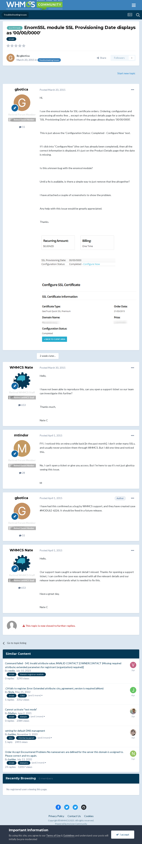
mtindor (21, 435)
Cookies (89, 816)
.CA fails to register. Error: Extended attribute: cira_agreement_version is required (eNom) (54, 688)
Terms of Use (53, 835)
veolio (11, 670)
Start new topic (126, 73)
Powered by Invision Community (71, 823)
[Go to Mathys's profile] (133, 711)
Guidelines (69, 835)
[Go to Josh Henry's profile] (133, 690)
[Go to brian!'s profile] (133, 732)
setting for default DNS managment (25, 730)
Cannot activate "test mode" (21, 709)
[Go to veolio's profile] (133, 665)
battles (12, 734)
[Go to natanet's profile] (133, 754)
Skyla (11, 691)
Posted (52, 89)
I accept (124, 834)
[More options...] (132, 90)
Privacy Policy (56, 816)
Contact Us (74, 816)
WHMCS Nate (21, 367)
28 (23, 472)
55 (23, 126)
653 (23, 405)
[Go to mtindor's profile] (22, 448)
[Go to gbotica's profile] (10, 58)
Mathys (12, 713)
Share (102, 57)
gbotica (25, 55)
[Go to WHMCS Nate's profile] (22, 380)
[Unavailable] (77, 251)
